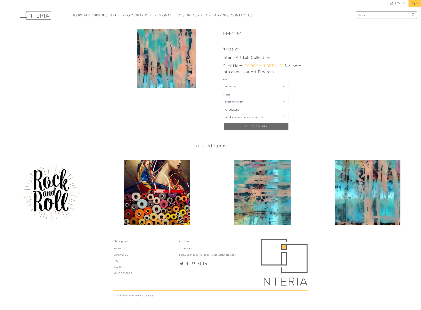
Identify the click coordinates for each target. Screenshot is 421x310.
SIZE (225, 79)
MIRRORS (220, 15)
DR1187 (157, 192)
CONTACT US (242, 15)
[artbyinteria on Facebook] (187, 264)
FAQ (115, 261)
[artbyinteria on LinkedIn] (205, 264)
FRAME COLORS (231, 110)
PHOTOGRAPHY (135, 15)
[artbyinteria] (35, 15)
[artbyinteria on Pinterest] (193, 264)
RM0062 (262, 192)
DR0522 (52, 192)
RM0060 (367, 192)
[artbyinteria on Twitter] (181, 264)
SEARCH (118, 267)
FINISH (226, 94)
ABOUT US (119, 248)
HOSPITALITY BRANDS (90, 15)
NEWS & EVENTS (122, 273)
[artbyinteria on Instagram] (199, 264)
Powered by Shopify (145, 295)
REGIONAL (163, 15)
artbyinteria (128, 295)
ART (113, 15)
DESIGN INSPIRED (192, 15)
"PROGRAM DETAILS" (263, 65)
